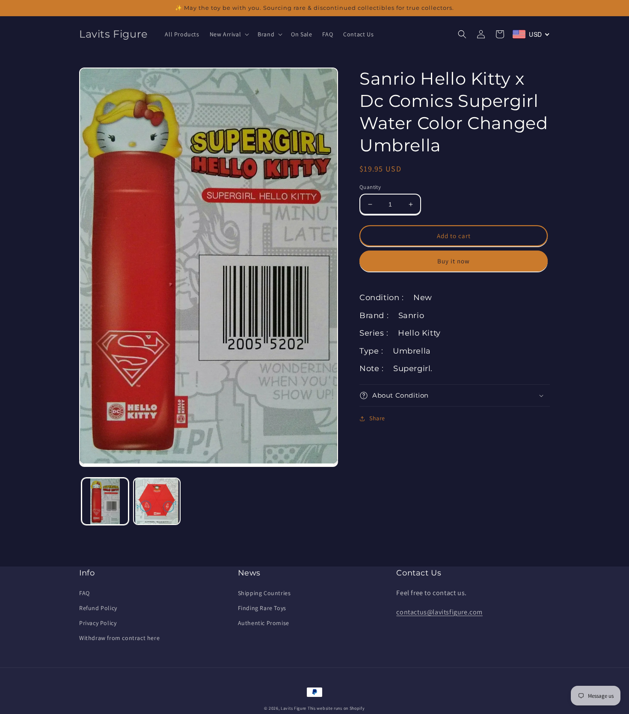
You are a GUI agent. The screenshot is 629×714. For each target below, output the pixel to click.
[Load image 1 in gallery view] (105, 501)
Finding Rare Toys (262, 608)
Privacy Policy (97, 623)
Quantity (370, 187)
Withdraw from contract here (119, 638)
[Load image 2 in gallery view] (157, 501)
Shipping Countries (264, 593)
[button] (229, 34)
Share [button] (377, 418)
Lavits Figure (293, 708)
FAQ (84, 593)
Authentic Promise (263, 623)
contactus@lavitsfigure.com (439, 612)
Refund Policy (98, 608)
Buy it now (453, 261)
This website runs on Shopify (336, 708)
